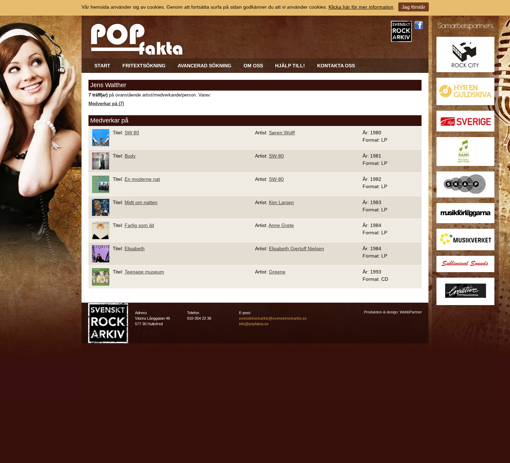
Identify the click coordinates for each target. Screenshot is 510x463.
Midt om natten (141, 202)
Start (102, 65)
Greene (277, 272)
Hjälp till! (290, 65)
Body (130, 156)
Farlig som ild (139, 225)
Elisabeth (135, 248)
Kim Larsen (281, 202)
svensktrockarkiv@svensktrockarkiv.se (273, 318)
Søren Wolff (282, 132)
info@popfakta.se (254, 324)
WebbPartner (411, 312)
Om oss (253, 65)
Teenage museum (144, 272)
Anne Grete (281, 225)
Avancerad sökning (204, 65)
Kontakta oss (336, 65)
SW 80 (132, 132)
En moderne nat (142, 179)
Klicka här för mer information (361, 7)
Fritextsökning (143, 65)
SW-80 (276, 156)
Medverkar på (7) (106, 103)
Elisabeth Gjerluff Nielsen (296, 248)
